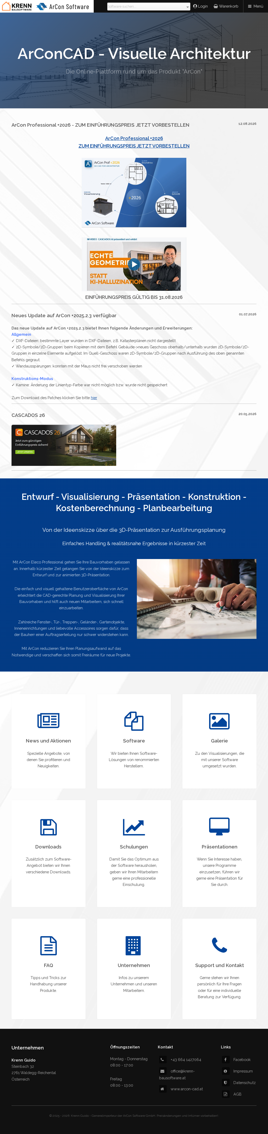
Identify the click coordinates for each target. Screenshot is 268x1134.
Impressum (243, 1071)
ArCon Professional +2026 (134, 138)
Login (203, 6)
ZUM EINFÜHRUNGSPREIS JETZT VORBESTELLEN (134, 146)
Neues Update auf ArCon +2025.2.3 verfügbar (64, 315)
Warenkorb (228, 6)
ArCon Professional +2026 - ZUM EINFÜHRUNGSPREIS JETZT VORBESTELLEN (100, 125)
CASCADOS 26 (28, 415)
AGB (237, 1094)
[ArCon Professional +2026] (134, 225)
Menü (258, 6)
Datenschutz (244, 1082)
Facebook (242, 1059)
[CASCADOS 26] (64, 464)
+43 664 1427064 (186, 1059)
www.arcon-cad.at (187, 1089)
